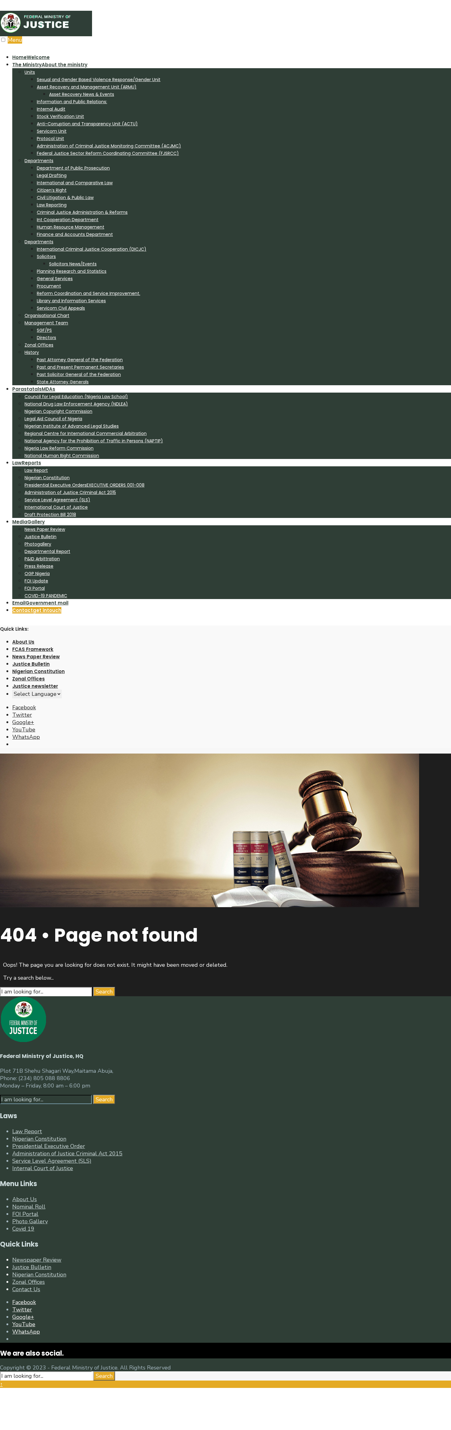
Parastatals (33, 389)
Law (26, 463)
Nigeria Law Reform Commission (59, 448)
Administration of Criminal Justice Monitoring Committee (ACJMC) (109, 146)
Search (104, 991)
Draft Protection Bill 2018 (50, 514)
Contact (36, 610)
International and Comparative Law (75, 183)
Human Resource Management (70, 227)
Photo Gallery (30, 1221)
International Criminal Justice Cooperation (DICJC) (91, 249)
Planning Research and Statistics (71, 271)
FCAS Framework (32, 649)
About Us (23, 642)
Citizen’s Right (52, 190)
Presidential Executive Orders (85, 485)
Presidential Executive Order (48, 1146)
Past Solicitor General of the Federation (79, 374)
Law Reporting (52, 205)
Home (31, 57)
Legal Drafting (52, 175)
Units (30, 72)
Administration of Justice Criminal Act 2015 (70, 492)
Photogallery (38, 544)
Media (28, 522)
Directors (46, 338)
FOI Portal (35, 588)
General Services (55, 279)
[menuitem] (231, 223)
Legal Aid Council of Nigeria (53, 419)
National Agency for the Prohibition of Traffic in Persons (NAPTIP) (94, 441)
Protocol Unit (50, 138)
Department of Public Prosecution (73, 168)
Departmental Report (47, 551)
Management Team (46, 323)
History (32, 352)
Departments (39, 161)
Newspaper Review (36, 1259)
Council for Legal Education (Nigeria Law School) (76, 397)
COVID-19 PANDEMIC (46, 596)
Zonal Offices (39, 345)
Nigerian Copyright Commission (58, 411)
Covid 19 (23, 1228)
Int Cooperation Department (67, 220)
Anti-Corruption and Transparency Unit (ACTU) (87, 124)
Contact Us (26, 1289)
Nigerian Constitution (47, 478)
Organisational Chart (47, 315)
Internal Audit (51, 109)
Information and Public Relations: (72, 102)
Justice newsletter (35, 686)
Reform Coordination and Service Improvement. (88, 293)
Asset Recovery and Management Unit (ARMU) (87, 87)
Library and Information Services (71, 301)
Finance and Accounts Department (75, 234)
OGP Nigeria (37, 573)
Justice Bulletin (40, 537)
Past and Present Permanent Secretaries (80, 367)
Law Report (36, 470)
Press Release (39, 566)
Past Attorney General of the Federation (80, 360)
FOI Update (36, 581)
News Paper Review (45, 529)
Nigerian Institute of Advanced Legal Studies (72, 426)
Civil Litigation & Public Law (65, 197)
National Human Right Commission (62, 456)
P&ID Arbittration (42, 559)
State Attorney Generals (63, 382)
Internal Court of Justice (42, 1168)
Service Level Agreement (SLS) (57, 500)
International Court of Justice (56, 507)
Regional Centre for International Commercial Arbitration (86, 433)
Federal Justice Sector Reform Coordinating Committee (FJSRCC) (108, 153)
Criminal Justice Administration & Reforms (82, 212)
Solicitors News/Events (73, 264)
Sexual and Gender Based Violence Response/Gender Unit (98, 79)
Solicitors (46, 256)
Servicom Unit (52, 131)
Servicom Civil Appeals (61, 308)
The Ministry (49, 64)
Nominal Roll (28, 1206)
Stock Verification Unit (60, 116)
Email (40, 603)
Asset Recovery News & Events (81, 94)
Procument (49, 286)
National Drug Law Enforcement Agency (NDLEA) (76, 404)
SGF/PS (44, 330)
